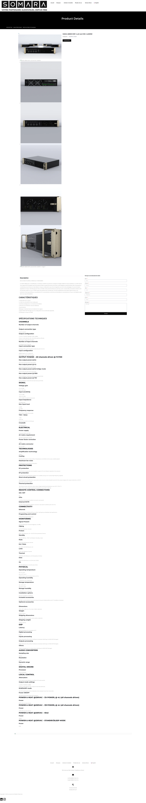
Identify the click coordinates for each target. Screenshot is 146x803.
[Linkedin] (1, 799)
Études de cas (78, 2)
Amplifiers (71, 36)
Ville (86, 288)
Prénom (86, 283)
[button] (18, 33)
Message (87, 302)
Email (86, 297)
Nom (86, 278)
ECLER (75, 36)
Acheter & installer (68, 2)
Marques (58, 2)
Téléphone (87, 292)
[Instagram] (4, 799)
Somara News (88, 2)
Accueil (52, 2)
